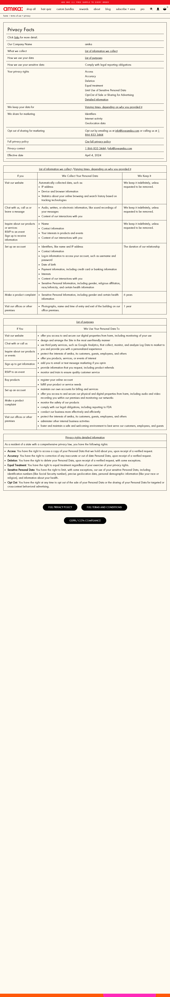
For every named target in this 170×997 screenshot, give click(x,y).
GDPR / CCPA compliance (85, 520)
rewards (83, 9)
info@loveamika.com (127, 130)
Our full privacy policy (98, 141)
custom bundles (65, 9)
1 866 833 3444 (95, 148)
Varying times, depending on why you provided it (113, 107)
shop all (31, 9)
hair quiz (46, 9)
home (5, 16)
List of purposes (93, 58)
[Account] (158, 9)
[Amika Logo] (13, 9)
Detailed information (96, 99)
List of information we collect (101, 51)
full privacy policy (60, 507)
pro (142, 9)
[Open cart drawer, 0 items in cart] (165, 9)
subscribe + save (125, 9)
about (97, 9)
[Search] (151, 9)
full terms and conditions (104, 507)
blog (108, 9)
